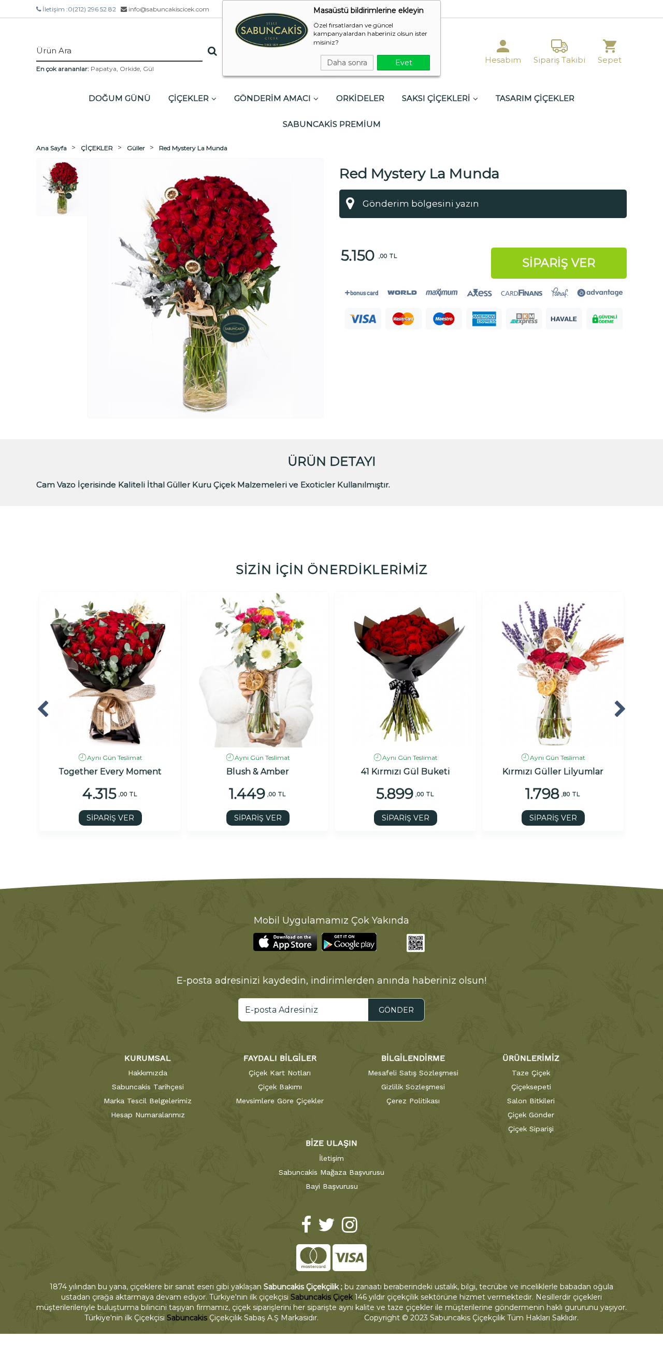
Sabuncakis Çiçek (322, 1297)
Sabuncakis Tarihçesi (148, 1087)
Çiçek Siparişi (531, 1129)
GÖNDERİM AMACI (272, 98)
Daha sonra (347, 62)
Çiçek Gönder (531, 1115)
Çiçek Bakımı (280, 1087)
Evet (403, 62)
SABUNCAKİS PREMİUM (332, 124)
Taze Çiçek (531, 1073)
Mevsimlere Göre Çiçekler (280, 1101)
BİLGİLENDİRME (413, 1058)
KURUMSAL (147, 1058)
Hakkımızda (147, 1073)
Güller (136, 148)
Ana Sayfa (51, 148)
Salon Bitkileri (531, 1101)
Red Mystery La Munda (193, 148)
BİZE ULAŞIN (331, 1143)
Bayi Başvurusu (332, 1186)
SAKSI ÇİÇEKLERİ (436, 98)
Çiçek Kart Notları (280, 1073)
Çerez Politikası (413, 1101)
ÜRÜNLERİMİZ (530, 1058)
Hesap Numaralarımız (148, 1115)
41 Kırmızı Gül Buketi (405, 771)
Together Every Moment (110, 771)
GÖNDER (396, 1010)
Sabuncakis (187, 1317)
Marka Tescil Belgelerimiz (148, 1101)
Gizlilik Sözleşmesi (413, 1087)
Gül (148, 69)
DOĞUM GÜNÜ (120, 98)
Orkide (130, 69)
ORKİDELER (360, 98)
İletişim (331, 1158)
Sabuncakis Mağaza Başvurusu (331, 1172)
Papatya (104, 69)
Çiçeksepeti (531, 1087)
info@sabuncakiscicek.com (168, 9)
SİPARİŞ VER (110, 818)
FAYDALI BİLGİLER (279, 1058)
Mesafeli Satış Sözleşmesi (413, 1073)
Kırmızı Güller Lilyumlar (552, 771)
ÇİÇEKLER (188, 98)
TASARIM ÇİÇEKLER (535, 98)
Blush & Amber (257, 771)
